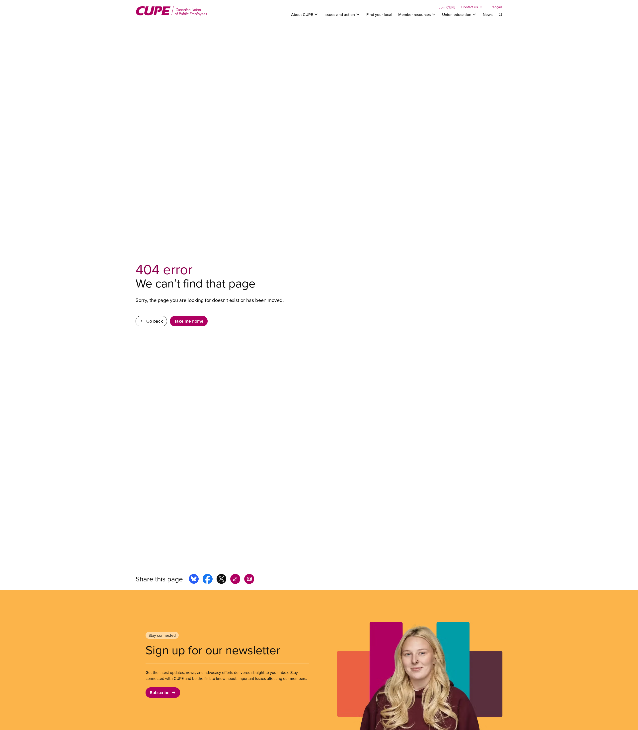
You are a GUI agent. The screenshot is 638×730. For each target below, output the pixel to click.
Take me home (188, 321)
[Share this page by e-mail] (249, 579)
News (487, 14)
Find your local (379, 14)
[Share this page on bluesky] (194, 579)
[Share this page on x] (221, 579)
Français (495, 6)
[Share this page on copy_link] (235, 579)
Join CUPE (447, 7)
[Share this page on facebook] (208, 579)
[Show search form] (500, 14)
